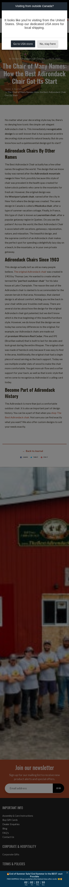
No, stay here (48, 44)
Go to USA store (23, 44)
